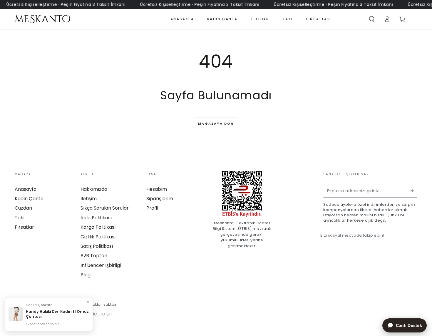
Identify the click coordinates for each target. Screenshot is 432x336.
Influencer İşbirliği (101, 265)
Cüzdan (23, 208)
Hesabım (156, 189)
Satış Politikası (97, 246)
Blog (86, 274)
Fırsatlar (24, 227)
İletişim (89, 198)
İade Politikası (96, 217)
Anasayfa (25, 189)
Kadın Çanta (29, 198)
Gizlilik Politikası (98, 236)
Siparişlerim (159, 198)
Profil (152, 208)
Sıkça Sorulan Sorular (105, 208)
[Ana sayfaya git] (42, 19)
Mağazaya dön (216, 123)
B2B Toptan (94, 255)
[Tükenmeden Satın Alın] (414, 190)
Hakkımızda (94, 189)
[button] (371, 19)
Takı (19, 217)
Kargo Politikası (98, 227)
